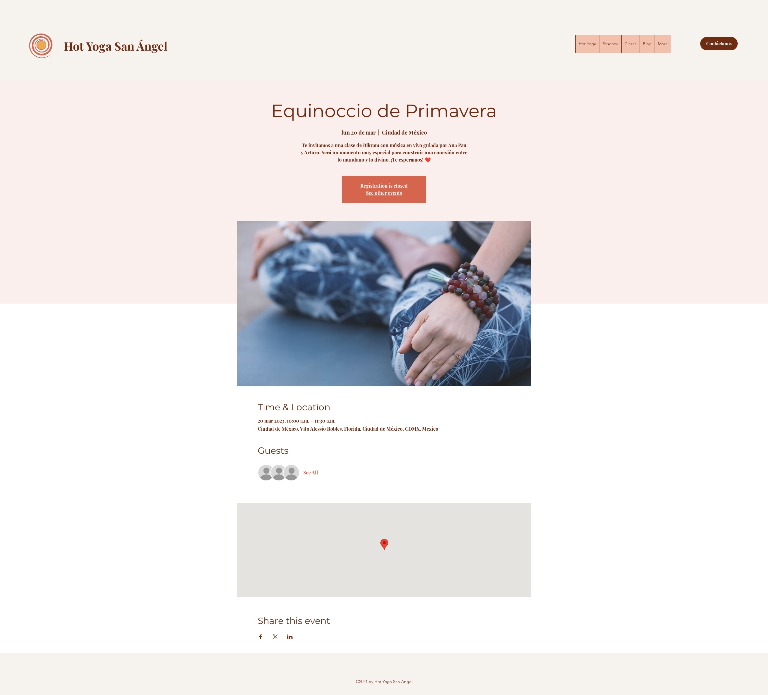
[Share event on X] (275, 636)
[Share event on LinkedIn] (290, 636)
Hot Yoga (89, 46)
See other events (384, 193)
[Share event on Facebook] (260, 636)
